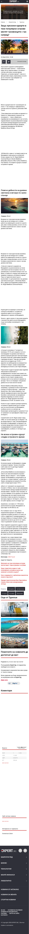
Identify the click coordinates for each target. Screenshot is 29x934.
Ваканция (20, 593)
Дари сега (4, 680)
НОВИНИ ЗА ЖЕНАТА (9, 894)
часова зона (20, 589)
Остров (4, 593)
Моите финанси (8, 875)
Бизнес (4, 863)
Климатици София (7, 833)
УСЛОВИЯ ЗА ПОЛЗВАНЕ (15, 910)
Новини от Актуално (10, 889)
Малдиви (11, 589)
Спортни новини (8, 900)
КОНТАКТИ (4, 915)
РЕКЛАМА (4, 913)
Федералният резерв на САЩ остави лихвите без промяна (13, 12)
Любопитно (6, 881)
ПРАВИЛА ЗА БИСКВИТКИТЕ (9, 912)
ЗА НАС (3, 910)
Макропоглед (7, 857)
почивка (11, 593)
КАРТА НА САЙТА (14, 913)
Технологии (6, 869)
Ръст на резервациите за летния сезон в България (13, 646)
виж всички (5, 821)
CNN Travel (11, 557)
